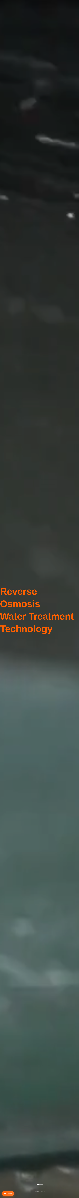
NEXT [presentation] (72, 601)
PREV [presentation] (7, 601)
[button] (38, 1184)
